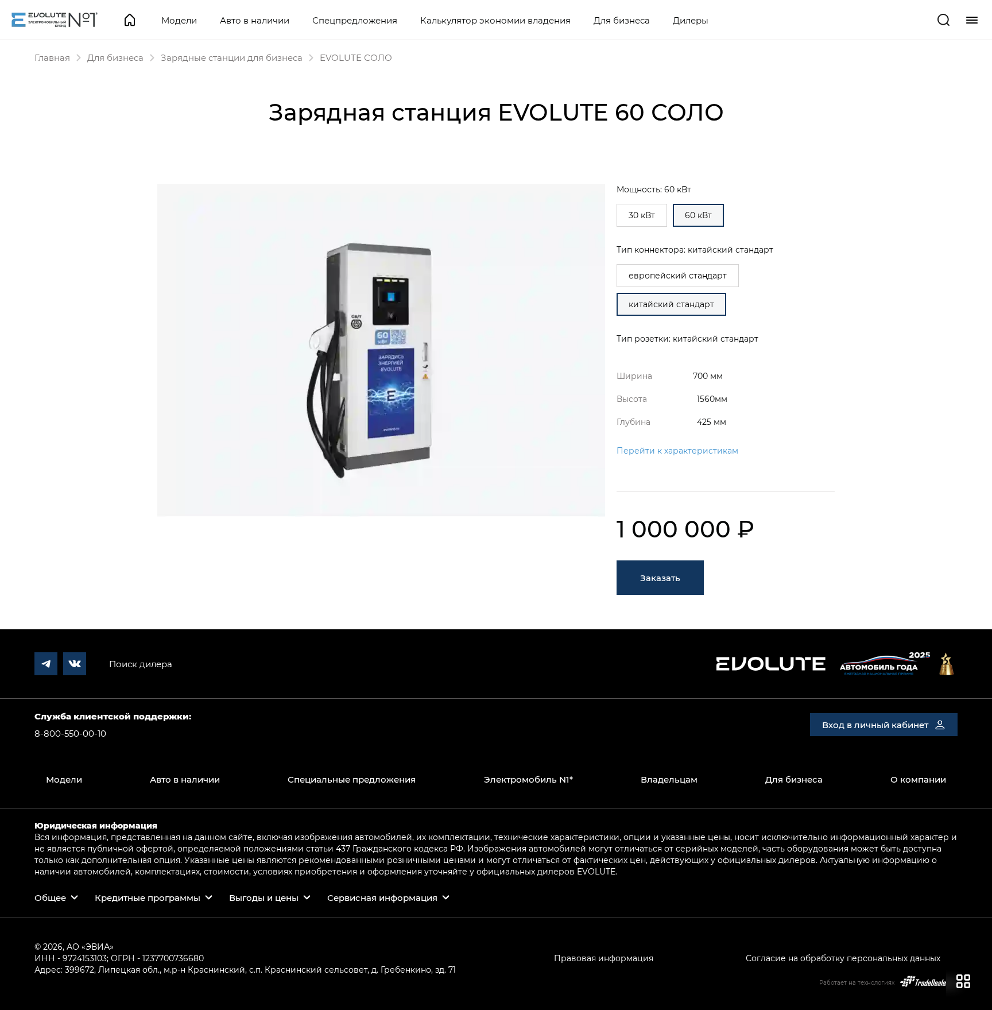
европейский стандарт (678, 275)
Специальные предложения (352, 779)
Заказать (660, 577)
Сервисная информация (382, 897)
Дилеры (690, 20)
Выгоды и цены (264, 897)
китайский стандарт (671, 304)
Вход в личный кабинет (875, 724)
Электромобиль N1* (528, 779)
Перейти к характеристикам (677, 450)
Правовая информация (603, 958)
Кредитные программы (147, 897)
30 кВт (642, 215)
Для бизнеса (622, 20)
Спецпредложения (354, 20)
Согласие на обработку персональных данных (843, 958)
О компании (918, 779)
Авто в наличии (254, 20)
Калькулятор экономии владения (495, 20)
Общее (50, 897)
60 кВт (698, 215)
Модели (179, 20)
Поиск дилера (140, 664)
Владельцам (669, 779)
